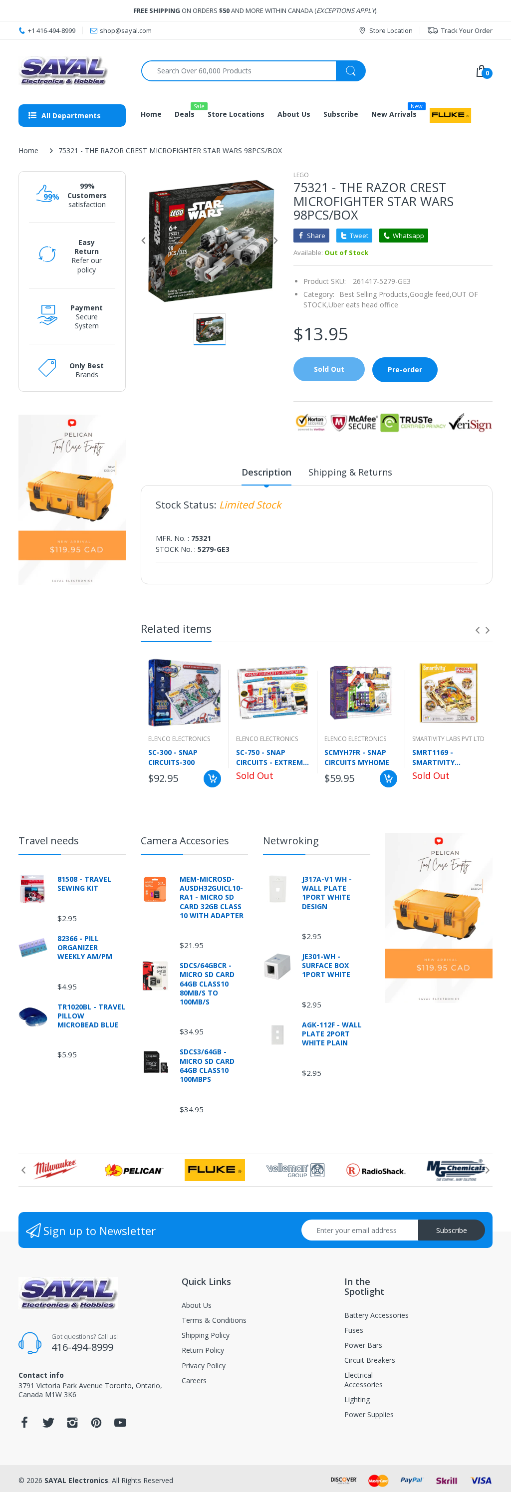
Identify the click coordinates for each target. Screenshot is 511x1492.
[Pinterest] (96, 1425)
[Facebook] (24, 1425)
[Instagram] (72, 1425)
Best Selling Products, (374, 294)
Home (28, 150)
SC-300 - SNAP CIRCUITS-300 (173, 756)
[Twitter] (48, 1425)
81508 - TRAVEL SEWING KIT (84, 884)
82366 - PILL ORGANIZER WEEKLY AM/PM (84, 947)
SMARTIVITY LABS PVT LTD (448, 739)
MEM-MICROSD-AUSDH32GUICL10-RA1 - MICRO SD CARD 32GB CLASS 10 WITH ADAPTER (212, 897)
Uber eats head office (363, 304)
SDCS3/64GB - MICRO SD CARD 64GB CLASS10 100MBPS (207, 1065)
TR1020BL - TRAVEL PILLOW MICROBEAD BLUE (91, 1015)
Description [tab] (266, 472)
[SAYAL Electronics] (72, 70)
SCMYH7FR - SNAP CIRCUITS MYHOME (356, 756)
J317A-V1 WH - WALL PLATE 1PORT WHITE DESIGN (327, 893)
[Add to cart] (212, 778)
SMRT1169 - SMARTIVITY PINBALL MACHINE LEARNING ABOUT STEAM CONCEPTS (444, 756)
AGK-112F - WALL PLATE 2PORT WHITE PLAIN (332, 1033)
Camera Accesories (185, 840)
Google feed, (431, 294)
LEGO (301, 175)
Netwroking (291, 840)
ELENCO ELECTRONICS (179, 739)
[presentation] (478, 630)
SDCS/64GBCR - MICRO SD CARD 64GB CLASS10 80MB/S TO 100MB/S (207, 983)
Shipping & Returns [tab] (350, 472)
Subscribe (451, 1230)
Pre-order (405, 369)
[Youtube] (120, 1425)
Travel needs (48, 840)
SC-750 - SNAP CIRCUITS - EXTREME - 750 (271, 756)
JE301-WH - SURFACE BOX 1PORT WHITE (326, 965)
